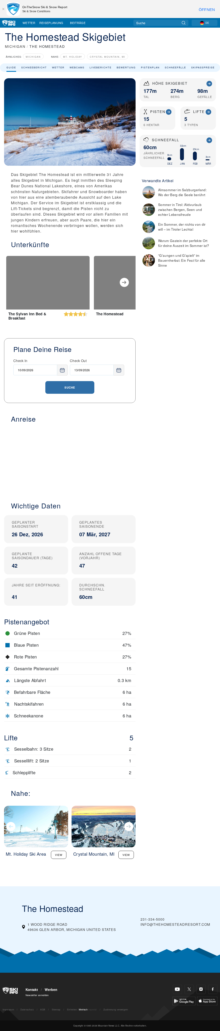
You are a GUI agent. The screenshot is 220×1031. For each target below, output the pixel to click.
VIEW (58, 855)
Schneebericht (34, 67)
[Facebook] (212, 989)
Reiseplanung (51, 23)
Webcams (77, 67)
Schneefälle (175, 67)
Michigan (33, 56)
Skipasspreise (203, 67)
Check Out (78, 360)
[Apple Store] (207, 1000)
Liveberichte (101, 67)
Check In (20, 360)
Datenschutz (27, 1009)
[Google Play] (184, 1000)
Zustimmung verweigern (115, 1009)
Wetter (29, 23)
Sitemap (56, 1009)
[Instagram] (201, 989)
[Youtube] (177, 989)
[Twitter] (189, 989)
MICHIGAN (15, 46)
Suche (69, 387)
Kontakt (32, 989)
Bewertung (126, 67)
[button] (69, 459)
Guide (11, 67)
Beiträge (78, 23)
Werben (51, 989)
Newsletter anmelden (37, 995)
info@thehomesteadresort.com (175, 924)
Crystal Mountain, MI (107, 56)
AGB (42, 1009)
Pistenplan (150, 67)
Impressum (8, 1009)
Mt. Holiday (72, 56)
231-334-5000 (153, 919)
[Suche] (183, 23)
